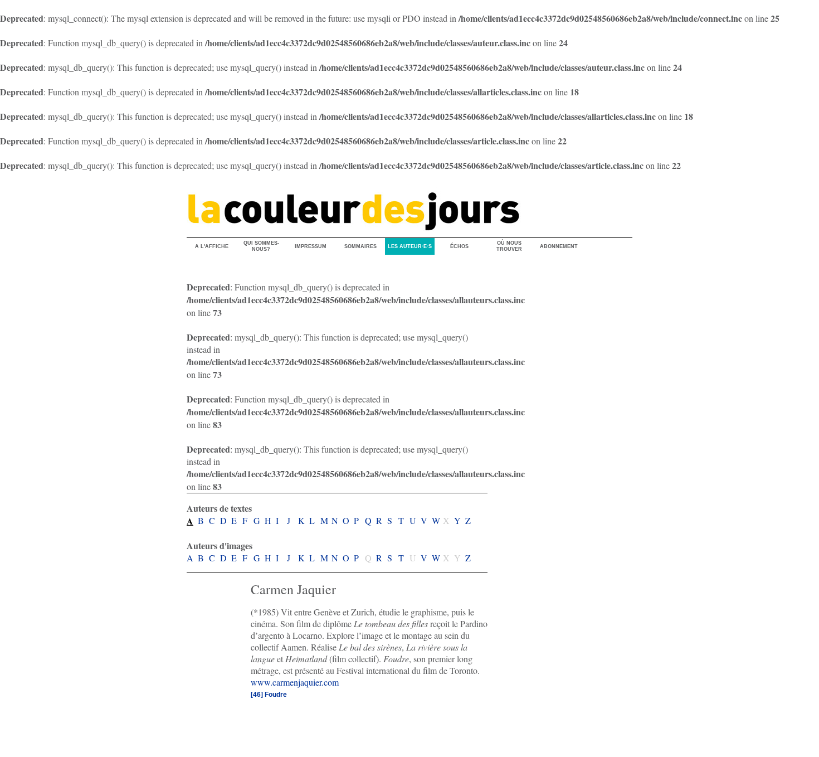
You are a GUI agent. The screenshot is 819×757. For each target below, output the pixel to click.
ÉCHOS (459, 246)
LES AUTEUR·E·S (410, 246)
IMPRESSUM (310, 246)
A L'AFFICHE (211, 246)
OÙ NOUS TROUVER (509, 246)
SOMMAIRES (360, 246)
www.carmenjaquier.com (295, 682)
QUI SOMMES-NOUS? (261, 246)
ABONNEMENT (559, 246)
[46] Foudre (269, 694)
